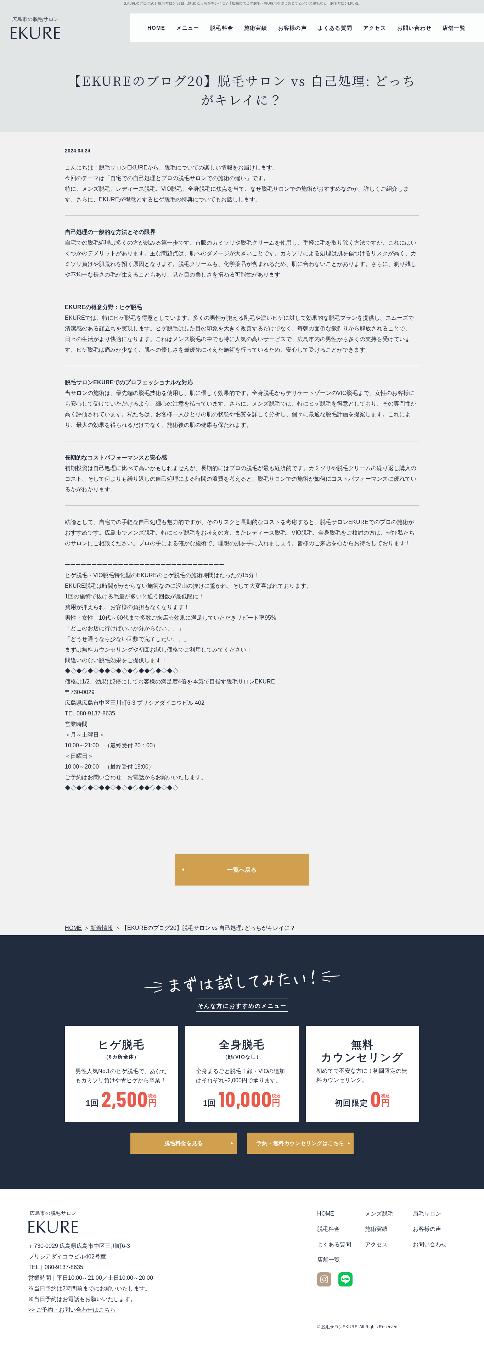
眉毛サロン (427, 1214)
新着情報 (101, 928)
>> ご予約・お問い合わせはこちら (72, 1310)
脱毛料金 (221, 28)
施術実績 (255, 28)
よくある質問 (335, 28)
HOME (156, 28)
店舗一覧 (454, 28)
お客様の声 (292, 28)
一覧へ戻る (242, 870)
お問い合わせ (414, 28)
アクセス (374, 28)
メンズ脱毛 (379, 1214)
